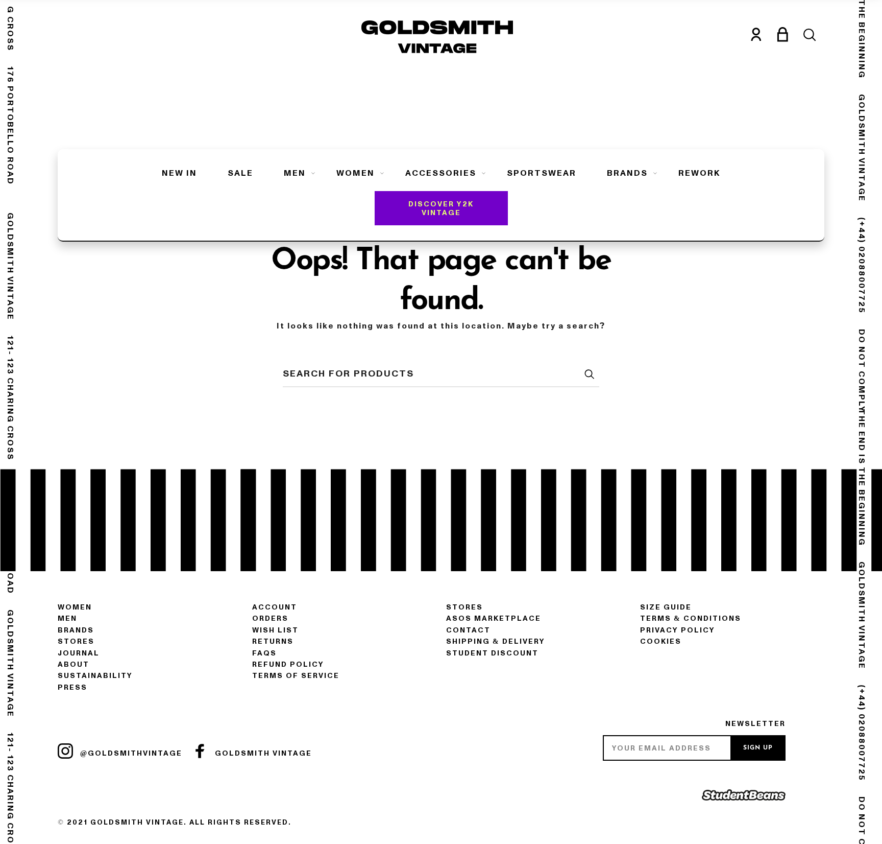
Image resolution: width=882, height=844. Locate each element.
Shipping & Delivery (495, 641)
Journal (79, 653)
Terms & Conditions (690, 618)
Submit (589, 374)
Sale (240, 173)
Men (295, 173)
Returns (272, 641)
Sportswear (541, 173)
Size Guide (666, 607)
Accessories (440, 173)
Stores (76, 641)
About (73, 664)
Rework (699, 173)
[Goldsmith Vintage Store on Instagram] (65, 751)
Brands (627, 173)
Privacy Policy (677, 630)
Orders (270, 618)
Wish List (275, 630)
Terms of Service (295, 676)
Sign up (758, 748)
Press (72, 687)
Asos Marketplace (493, 618)
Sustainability (95, 676)
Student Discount (492, 653)
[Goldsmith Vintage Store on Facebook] (200, 751)
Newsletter (755, 724)
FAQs (264, 653)
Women (355, 173)
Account (274, 607)
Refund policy (288, 664)
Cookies (660, 641)
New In (179, 173)
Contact (468, 630)
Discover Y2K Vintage (441, 208)
